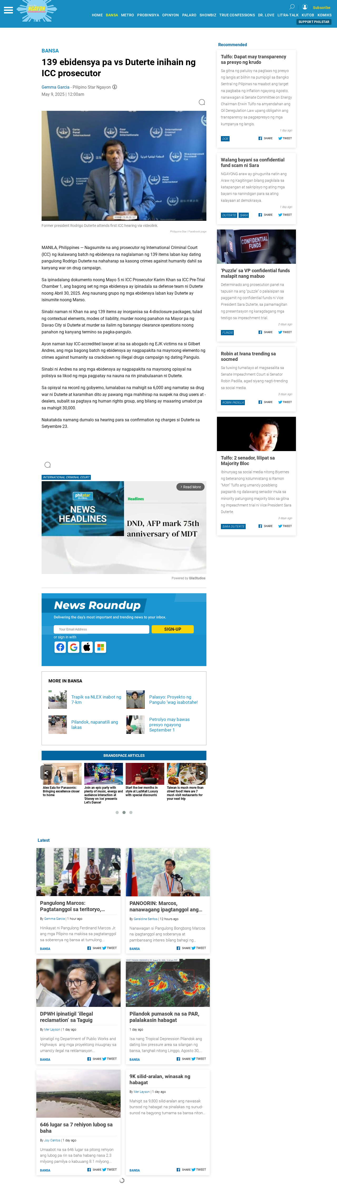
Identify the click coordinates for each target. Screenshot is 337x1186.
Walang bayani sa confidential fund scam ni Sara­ (253, 162)
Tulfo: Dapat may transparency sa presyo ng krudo (253, 59)
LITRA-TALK (288, 15)
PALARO (189, 15)
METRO (127, 15)
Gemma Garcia (56, 87)
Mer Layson (52, 1029)
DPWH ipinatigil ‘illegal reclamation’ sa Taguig (66, 1017)
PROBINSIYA (148, 15)
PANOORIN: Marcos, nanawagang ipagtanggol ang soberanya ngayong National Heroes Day (164, 906)
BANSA (112, 15)
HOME (97, 15)
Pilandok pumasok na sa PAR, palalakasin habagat (164, 1017)
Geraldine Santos (145, 919)
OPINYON (170, 15)
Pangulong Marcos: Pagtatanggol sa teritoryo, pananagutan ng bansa (70, 906)
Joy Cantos (52, 1140)
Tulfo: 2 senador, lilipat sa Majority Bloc (248, 460)
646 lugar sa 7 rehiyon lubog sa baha (76, 1127)
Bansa (50, 50)
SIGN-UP (172, 629)
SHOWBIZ (208, 15)
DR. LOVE (266, 15)
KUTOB (308, 15)
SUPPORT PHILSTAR (314, 22)
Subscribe (321, 8)
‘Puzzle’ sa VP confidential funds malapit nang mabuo (255, 273)
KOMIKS (325, 15)
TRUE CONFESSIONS (237, 15)
